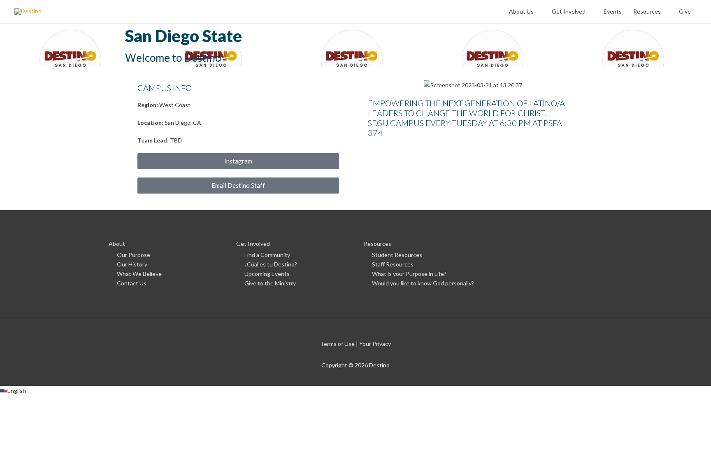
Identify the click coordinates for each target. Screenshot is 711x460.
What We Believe (139, 273)
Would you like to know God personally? (423, 283)
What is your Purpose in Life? (409, 273)
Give (685, 11)
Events (613, 11)
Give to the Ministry (270, 283)
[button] (355, 390)
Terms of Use (337, 343)
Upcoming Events (267, 273)
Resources (647, 11)
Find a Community (267, 254)
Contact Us (131, 283)
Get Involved (569, 11)
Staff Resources (393, 264)
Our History (132, 264)
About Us (521, 11)
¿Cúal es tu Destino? (270, 264)
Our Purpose (133, 254)
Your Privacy (375, 343)
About (117, 243)
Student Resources (397, 254)
